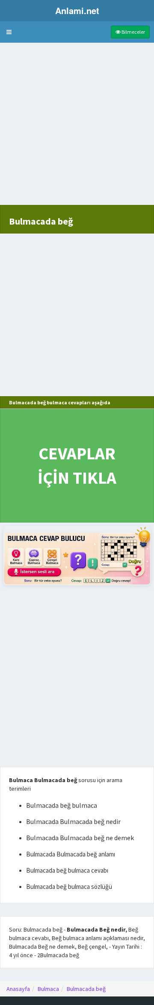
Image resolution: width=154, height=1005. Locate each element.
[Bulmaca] (77, 555)
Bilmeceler (133, 32)
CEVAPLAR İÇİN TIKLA (77, 465)
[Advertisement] (77, 128)
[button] (9, 32)
